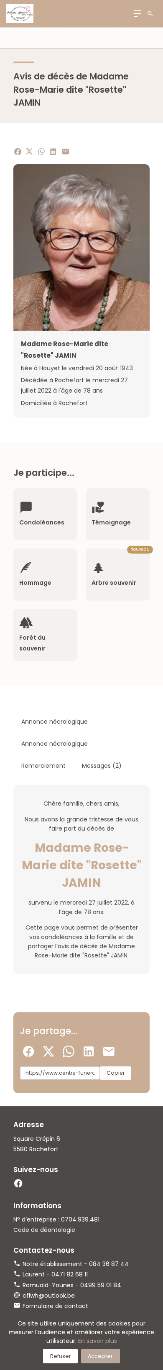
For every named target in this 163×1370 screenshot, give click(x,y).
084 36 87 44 (109, 1264)
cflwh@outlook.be (49, 1295)
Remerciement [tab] (43, 766)
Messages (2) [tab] (102, 766)
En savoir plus (97, 1341)
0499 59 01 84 (100, 1285)
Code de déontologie (44, 1230)
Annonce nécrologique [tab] (54, 721)
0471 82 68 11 (69, 1274)
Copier (116, 1072)
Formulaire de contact (55, 1306)
